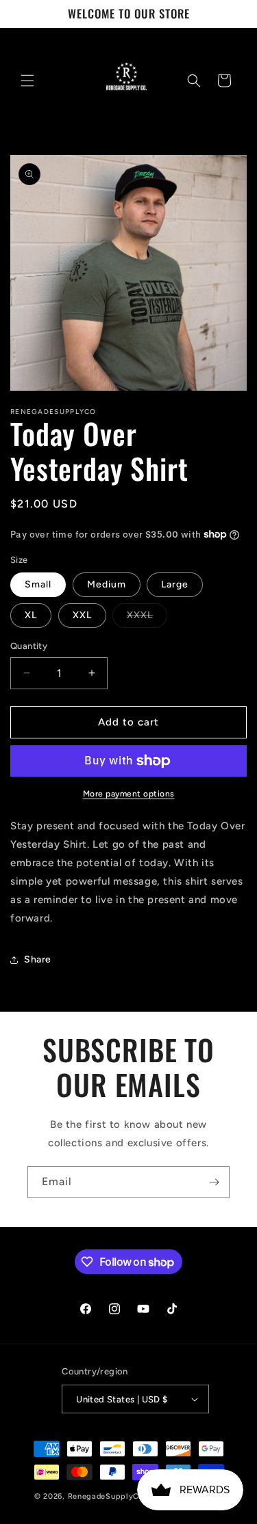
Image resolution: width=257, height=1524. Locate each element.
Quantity (28, 646)
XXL (82, 615)
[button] (27, 81)
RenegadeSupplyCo (106, 1496)
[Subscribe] (214, 1182)
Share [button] (37, 959)
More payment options (129, 794)
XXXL (147, 618)
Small (38, 584)
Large (174, 584)
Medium (106, 584)
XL (31, 615)
